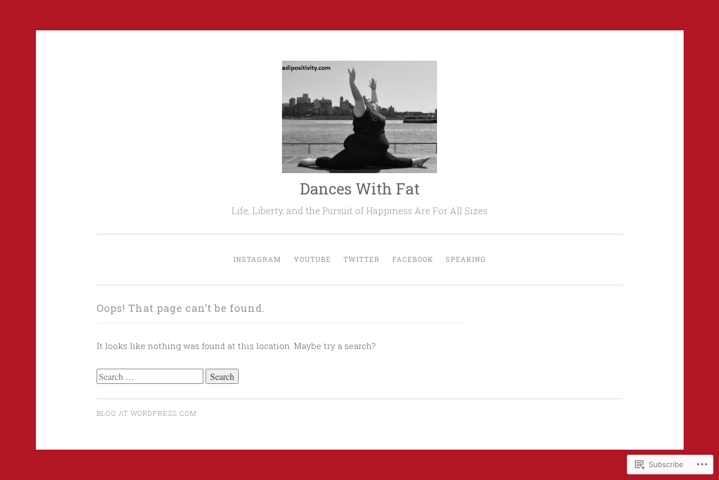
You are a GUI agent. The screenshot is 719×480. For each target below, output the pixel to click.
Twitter (361, 259)
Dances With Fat (360, 188)
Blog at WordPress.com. (148, 413)
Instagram (257, 259)
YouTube (312, 259)
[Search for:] (151, 376)
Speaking (465, 259)
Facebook (412, 259)
